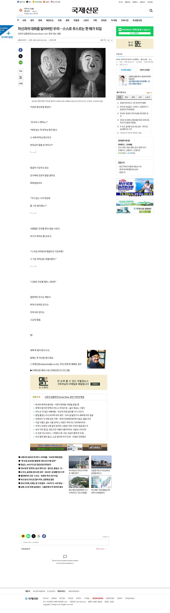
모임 (123, 147)
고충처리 (119, 598)
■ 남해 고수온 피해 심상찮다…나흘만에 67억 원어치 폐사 (40, 487)
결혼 (132, 147)
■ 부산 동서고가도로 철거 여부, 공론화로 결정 (36, 479)
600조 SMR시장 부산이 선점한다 (127, 59)
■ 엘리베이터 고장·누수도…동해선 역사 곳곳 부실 (38, 475)
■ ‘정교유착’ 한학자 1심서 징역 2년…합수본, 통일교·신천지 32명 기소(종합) (48, 468)
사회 (24, 20)
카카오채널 (38, 2)
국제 (59, 20)
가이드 (122, 153)
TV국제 (114, 20)
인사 (119, 147)
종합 (119, 97)
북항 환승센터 (129, 62)
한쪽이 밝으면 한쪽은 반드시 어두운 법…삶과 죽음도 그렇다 (60, 407)
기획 (95, 20)
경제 (40, 20)
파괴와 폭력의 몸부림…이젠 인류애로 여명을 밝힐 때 (57, 404)
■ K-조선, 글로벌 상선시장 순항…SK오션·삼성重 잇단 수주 (41, 472)
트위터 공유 (20, 56)
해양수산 (50, 20)
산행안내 (121, 150)
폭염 (121, 62)
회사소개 (45, 598)
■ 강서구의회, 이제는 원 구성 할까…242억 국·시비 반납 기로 (42, 483)
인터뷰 (104, 20)
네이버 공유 (20, 62)
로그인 (121, 2)
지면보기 (135, 2)
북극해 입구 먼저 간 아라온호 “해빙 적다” (78, 472)
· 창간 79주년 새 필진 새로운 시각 (130, 166)
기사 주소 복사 (20, 77)
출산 (136, 147)
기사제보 (86, 598)
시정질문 (139, 62)
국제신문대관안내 (73, 591)
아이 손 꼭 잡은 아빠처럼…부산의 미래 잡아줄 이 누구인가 (59, 411)
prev (117, 187)
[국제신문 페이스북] (41, 370)
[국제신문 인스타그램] (60, 370)
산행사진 (137, 150)
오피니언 (124, 20)
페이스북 (22, 2)
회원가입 (127, 2)
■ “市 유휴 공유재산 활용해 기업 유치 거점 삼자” (37, 460)
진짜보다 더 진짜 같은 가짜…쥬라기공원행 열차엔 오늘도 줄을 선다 (63, 418)
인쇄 (20, 71)
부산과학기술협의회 (39, 591)
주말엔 (76, 20)
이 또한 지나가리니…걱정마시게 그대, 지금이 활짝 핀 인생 (59, 433)
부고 (144, 147)
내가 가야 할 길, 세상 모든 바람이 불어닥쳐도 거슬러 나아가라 (60, 429)
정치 (32, 20)
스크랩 (20, 84)
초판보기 (142, 2)
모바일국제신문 (130, 598)
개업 (128, 147)
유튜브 (47, 2)
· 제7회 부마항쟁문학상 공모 (128, 169)
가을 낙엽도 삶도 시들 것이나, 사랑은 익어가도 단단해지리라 (60, 422)
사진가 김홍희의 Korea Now (57, 396)
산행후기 (129, 150)
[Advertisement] (87, 120)
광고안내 (62, 598)
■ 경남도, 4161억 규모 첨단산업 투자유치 (34, 464)
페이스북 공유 (20, 50)
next (152, 187)
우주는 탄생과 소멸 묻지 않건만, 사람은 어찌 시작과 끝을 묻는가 (61, 425)
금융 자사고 (123, 64)
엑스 (30, 2)
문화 (67, 20)
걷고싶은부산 (51, 591)
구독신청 (150, 2)
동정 (140, 147)
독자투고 (78, 598)
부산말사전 (137, 20)
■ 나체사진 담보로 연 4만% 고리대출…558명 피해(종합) (40, 457)
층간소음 (144, 59)
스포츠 (86, 20)
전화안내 (54, 598)
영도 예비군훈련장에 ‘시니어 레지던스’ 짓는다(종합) (78, 491)
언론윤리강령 (110, 598)
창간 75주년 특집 (77, 396)
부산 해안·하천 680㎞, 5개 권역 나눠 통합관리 (100, 491)
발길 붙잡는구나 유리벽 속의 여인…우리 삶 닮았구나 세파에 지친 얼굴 (64, 415)
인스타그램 (56, 2)
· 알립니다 (122, 172)
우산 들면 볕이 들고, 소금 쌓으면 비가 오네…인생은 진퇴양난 (60, 436)
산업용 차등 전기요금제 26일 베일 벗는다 (100, 472)
